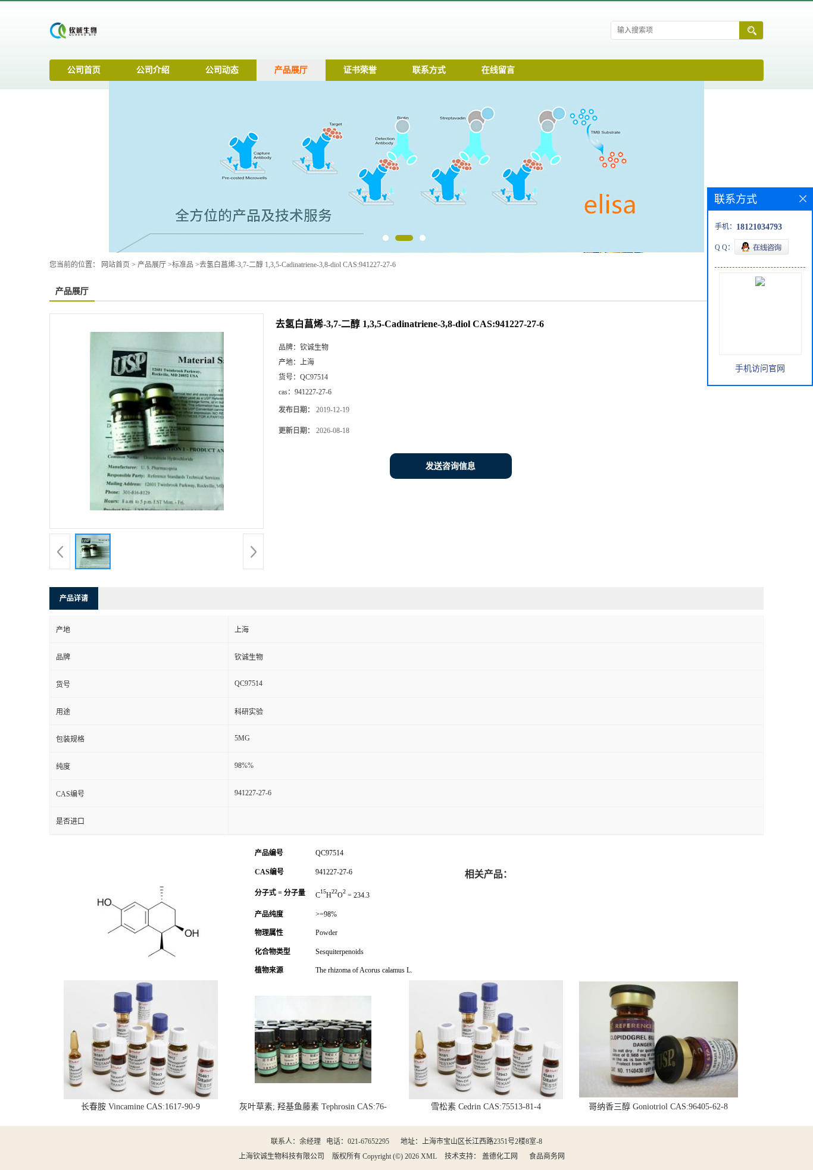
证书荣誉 (360, 69)
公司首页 (84, 69)
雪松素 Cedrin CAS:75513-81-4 (486, 1106)
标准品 (182, 265)
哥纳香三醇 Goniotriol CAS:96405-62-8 (658, 1106)
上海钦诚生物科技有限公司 (281, 1156)
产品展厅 (291, 69)
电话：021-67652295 (357, 1141)
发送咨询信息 (451, 466)
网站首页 (115, 265)
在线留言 (498, 69)
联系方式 (429, 69)
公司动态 (222, 69)
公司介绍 (153, 69)
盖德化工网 (500, 1156)
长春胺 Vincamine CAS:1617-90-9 (140, 1106)
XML (429, 1156)
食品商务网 (547, 1156)
